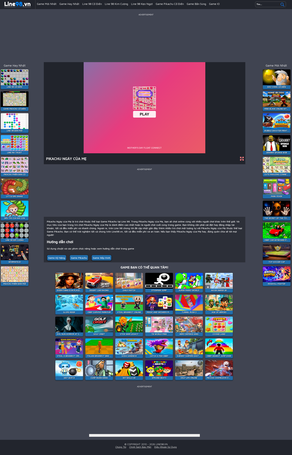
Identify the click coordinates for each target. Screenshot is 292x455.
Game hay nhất (69, 3)
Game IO (214, 3)
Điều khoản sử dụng (165, 447)
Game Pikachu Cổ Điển (170, 3)
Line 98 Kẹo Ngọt (142, 3)
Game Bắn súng (196, 3)
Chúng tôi (120, 447)
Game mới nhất (46, 3)
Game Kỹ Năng (56, 257)
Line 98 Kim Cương (116, 3)
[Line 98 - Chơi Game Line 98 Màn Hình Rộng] (17, 6)
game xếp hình (101, 257)
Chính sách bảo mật (140, 447)
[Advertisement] (146, 38)
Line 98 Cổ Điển (92, 3)
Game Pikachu (79, 257)
